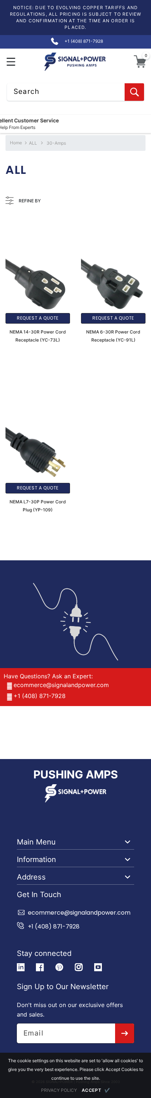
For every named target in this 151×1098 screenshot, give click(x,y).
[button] (11, 61)
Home (16, 142)
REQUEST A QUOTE (38, 318)
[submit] (125, 1033)
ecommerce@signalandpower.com (61, 685)
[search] (134, 92)
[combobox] (75, 92)
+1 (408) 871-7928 (40, 695)
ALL (33, 143)
